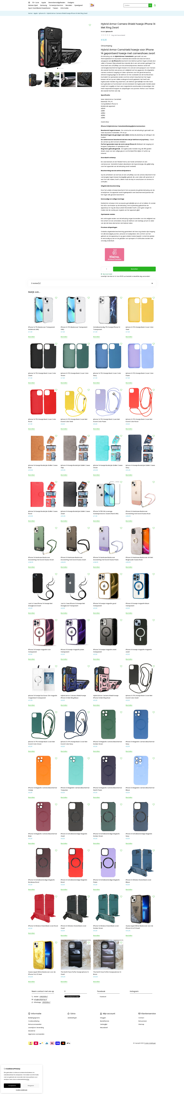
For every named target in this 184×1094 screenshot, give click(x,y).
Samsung (43, 5)
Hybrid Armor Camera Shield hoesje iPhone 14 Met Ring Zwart (67, 13)
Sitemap (141, 1024)
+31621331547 (43, 997)
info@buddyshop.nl (40, 999)
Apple (43, 2)
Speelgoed (78, 5)
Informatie (64, 8)
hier (28, 1079)
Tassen (55, 8)
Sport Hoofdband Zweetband (39, 8)
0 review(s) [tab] (36, 283)
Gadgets (71, 2)
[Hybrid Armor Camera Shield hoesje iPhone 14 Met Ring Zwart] (60, 70)
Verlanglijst (103, 1024)
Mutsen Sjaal (33, 5)
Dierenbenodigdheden (56, 2)
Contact (141, 1018)
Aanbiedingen (72, 1018)
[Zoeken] (150, 5)
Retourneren (142, 1021)
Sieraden (68, 5)
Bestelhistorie (104, 1021)
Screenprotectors (56, 5)
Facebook (103, 997)
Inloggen (103, 1018)
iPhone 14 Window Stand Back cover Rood (43, 926)
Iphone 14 (42, 13)
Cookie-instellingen (150, 1043)
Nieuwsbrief (104, 1028)
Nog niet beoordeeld (118, 35)
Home (30, 13)
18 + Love (35, 2)
